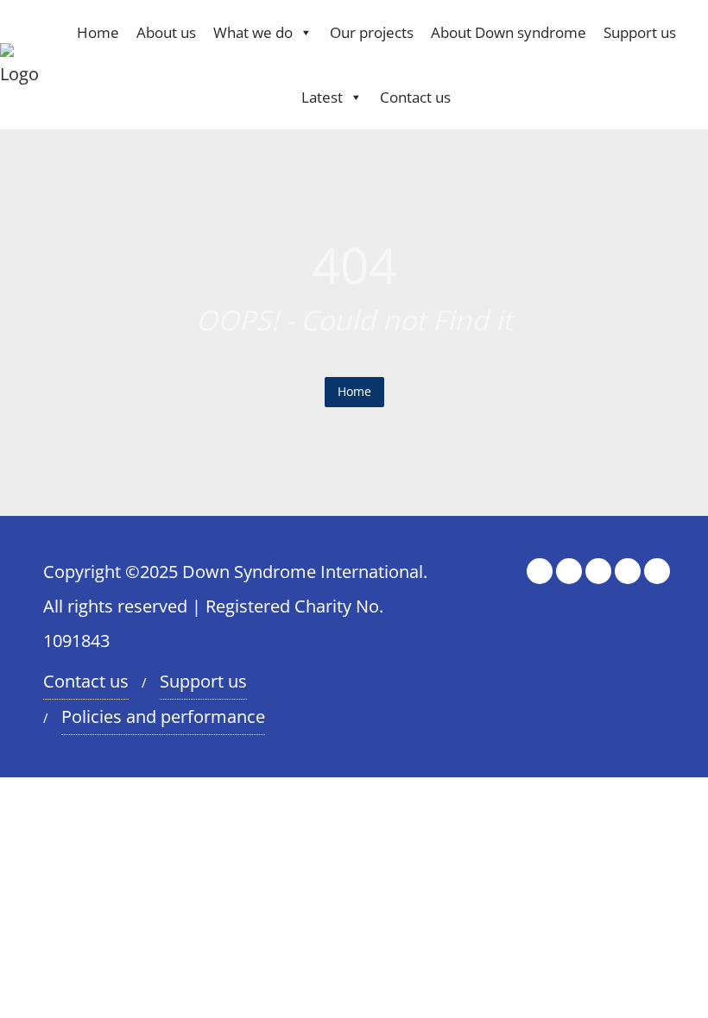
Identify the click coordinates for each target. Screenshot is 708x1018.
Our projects (372, 32)
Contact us (415, 97)
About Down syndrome (508, 32)
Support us (640, 32)
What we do (253, 32)
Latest (322, 97)
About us (166, 32)
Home (98, 32)
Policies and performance (163, 716)
